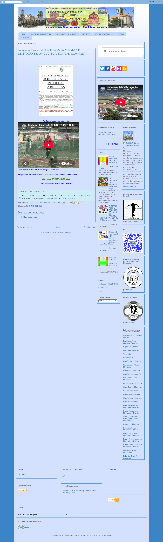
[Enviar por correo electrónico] (71, 202)
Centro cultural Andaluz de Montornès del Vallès (133, 446)
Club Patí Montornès (130, 402)
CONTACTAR (25, 38)
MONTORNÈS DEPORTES (104, 34)
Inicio (58, 227)
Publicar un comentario (29, 217)
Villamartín (127, 354)
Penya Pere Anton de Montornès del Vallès (131, 435)
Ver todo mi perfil (129, 187)
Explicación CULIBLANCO (108, 284)
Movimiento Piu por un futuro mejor (131, 451)
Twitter (56, 198)
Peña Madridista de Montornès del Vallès (131, 406)
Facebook (63, 198)
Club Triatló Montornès (131, 394)
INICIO (23, 34)
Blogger (109, 535)
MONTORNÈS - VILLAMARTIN (66, 34)
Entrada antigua (90, 227)
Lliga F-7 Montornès (130, 347)
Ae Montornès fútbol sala (132, 383)
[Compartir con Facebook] (78, 202)
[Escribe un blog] (73, 202)
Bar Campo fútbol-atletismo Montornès (130, 342)
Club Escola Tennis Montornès (130, 379)
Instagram (49, 198)
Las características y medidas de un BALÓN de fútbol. (113, 183)
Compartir (21, 474)
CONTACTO (102, 288)
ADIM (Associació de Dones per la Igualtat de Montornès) (132, 418)
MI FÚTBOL (86, 34)
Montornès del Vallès (131, 350)
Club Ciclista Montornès (132, 374)
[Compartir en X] (76, 202)
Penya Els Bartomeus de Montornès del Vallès (132, 440)
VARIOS (121, 34)
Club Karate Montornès (131, 370)
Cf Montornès (128, 358)
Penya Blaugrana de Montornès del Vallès (131, 412)
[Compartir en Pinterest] (81, 202)
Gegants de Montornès (131, 424)
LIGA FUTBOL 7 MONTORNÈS (40, 34)
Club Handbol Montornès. (132, 398)
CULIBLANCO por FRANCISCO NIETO (43, 203)
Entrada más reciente (24, 227)
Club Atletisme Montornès (132, 361)
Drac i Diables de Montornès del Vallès (131, 429)
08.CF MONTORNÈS (34, 206)
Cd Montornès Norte (130, 391)
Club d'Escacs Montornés (132, 387)
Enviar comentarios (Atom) (61, 232)
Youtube (72, 198)
